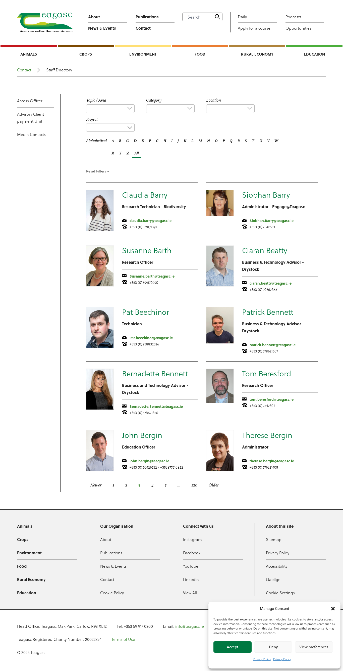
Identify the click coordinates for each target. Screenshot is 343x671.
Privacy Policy (262, 659)
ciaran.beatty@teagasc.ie (271, 283)
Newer (96, 485)
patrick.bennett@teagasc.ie (273, 344)
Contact (143, 28)
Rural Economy (257, 54)
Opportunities (298, 28)
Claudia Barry (144, 195)
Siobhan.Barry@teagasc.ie (272, 220)
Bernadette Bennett (155, 373)
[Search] (217, 17)
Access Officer (29, 101)
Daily (242, 17)
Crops (85, 54)
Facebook (191, 553)
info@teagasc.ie (189, 626)
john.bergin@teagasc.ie (149, 460)
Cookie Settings (280, 593)
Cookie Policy (112, 593)
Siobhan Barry (266, 195)
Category (154, 100)
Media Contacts (31, 134)
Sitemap (273, 539)
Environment (142, 54)
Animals (28, 54)
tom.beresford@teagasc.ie (272, 399)
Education (314, 54)
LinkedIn (191, 579)
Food (200, 54)
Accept (232, 647)
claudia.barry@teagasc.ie (151, 220)
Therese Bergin (267, 435)
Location (213, 100)
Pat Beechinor (145, 312)
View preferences (313, 647)
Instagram (192, 539)
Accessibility (276, 566)
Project (92, 119)
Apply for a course (254, 28)
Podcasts (293, 17)
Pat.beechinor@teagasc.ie (151, 337)
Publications (147, 17)
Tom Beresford (266, 373)
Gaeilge (273, 579)
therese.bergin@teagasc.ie (272, 460)
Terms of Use (123, 639)
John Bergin (142, 435)
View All (190, 593)
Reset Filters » (97, 171)
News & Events (102, 28)
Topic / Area (96, 100)
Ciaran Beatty (264, 250)
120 (195, 485)
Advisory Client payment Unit (30, 117)
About (94, 17)
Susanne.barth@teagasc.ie (152, 276)
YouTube (190, 566)
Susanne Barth (147, 250)
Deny (273, 647)
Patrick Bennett (267, 312)
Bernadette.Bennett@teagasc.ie (156, 406)
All (137, 153)
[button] (332, 608)
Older (214, 485)
